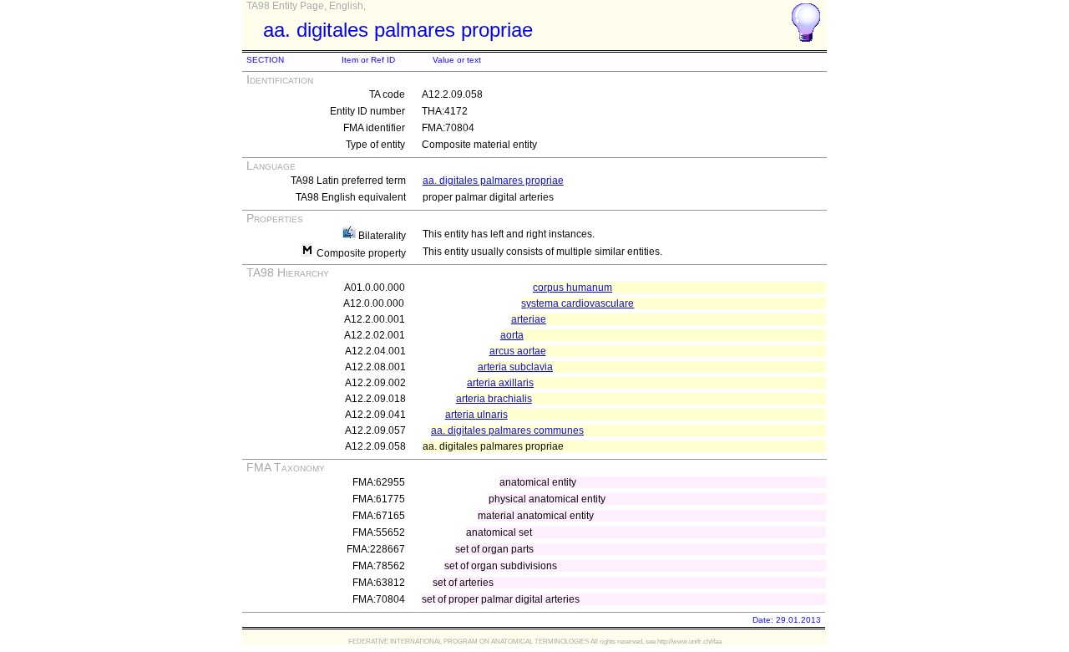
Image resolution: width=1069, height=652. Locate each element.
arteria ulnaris (476, 414)
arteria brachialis (494, 399)
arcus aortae (517, 351)
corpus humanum (572, 287)
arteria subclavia (515, 367)
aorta (512, 335)
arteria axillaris (500, 383)
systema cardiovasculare (577, 303)
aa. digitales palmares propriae (493, 180)
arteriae (528, 319)
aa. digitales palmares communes (507, 430)
